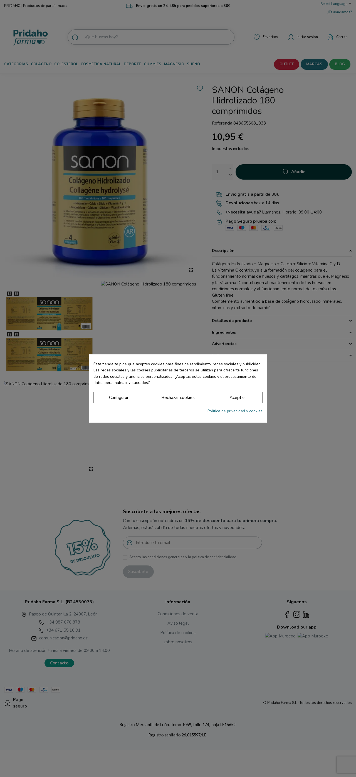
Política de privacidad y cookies (235, 411)
